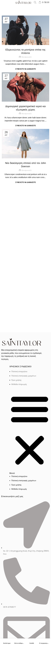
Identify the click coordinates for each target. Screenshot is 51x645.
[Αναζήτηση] (35, 2)
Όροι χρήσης (16, 380)
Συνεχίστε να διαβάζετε (25, 69)
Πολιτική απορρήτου (19, 371)
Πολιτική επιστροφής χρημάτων (23, 376)
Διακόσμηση (25, 45)
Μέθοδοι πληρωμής (19, 384)
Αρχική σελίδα (7, 7)
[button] (29, 431)
